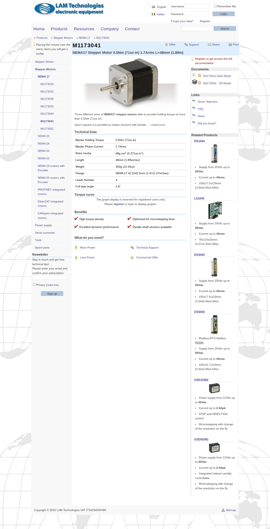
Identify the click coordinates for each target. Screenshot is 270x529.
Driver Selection (208, 101)
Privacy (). (47, 284)
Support (194, 44)
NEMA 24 (43, 143)
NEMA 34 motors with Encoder (51, 180)
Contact (132, 28)
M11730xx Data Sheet (217, 75)
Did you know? (207, 123)
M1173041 (103, 37)
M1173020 (47, 84)
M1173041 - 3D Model (217, 83)
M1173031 (47, 106)
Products (59, 28)
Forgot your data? (182, 21)
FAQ (200, 109)
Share (216, 44)
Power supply (43, 225)
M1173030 (47, 98)
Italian (161, 14)
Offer (172, 44)
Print (236, 44)
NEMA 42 (43, 158)
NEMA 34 (43, 150)
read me (52, 284)
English (161, 7)
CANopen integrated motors (50, 215)
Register (205, 21)
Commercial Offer (147, 257)
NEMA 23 (43, 136)
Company (110, 28)
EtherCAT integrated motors (50, 204)
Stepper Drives (44, 61)
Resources (84, 28)
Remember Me (226, 6)
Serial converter (45, 232)
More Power (87, 247)
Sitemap (231, 510)
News (201, 116)
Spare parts (42, 247)
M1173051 (47, 128)
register (119, 204)
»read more (157, 124)
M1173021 (47, 91)
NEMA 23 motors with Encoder (51, 168)
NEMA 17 (84, 37)
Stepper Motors (63, 37)
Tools (38, 240)
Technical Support (147, 247)
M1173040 (47, 113)
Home (39, 28)
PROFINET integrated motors (51, 192)
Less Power (87, 257)
